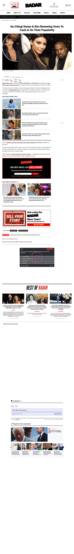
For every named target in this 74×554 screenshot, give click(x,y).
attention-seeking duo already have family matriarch (21, 142)
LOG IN (68, 5)
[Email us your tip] (14, 7)
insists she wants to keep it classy (21, 154)
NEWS (8, 13)
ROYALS (46, 13)
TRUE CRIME (37, 13)
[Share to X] (11, 79)
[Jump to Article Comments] (3, 79)
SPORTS (62, 13)
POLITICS (27, 13)
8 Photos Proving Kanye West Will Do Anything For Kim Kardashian (17, 241)
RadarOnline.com (7, 83)
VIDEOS (54, 13)
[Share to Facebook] (7, 79)
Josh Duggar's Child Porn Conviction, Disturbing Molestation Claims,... (25, 234)
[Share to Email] (20, 79)
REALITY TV (17, 13)
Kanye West (13, 20)
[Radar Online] (33, 5)
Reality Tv (8, 20)
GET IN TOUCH (39, 225)
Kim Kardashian (23, 230)
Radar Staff (7, 76)
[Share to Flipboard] (16, 79)
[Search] (4, 5)
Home (3, 20)
